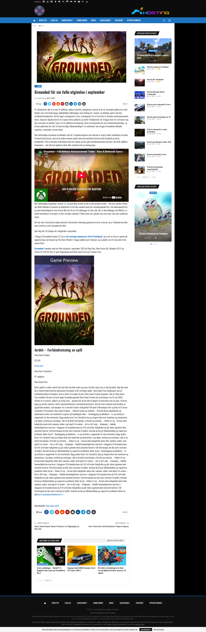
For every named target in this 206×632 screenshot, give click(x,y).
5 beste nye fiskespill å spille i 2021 (159, 142)
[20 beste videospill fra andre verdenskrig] (140, 132)
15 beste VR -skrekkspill (155, 79)
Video (93, 20)
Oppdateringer (134, 20)
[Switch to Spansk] (71, 1)
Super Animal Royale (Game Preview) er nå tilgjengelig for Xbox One (56, 527)
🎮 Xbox (38, 86)
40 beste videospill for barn (156, 154)
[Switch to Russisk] (44, 1)
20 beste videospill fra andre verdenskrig (157, 130)
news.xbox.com (52, 505)
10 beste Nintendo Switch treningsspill (155, 93)
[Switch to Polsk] (67, 1)
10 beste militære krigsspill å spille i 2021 (153, 56)
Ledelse (54, 20)
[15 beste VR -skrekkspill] (140, 82)
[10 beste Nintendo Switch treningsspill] (140, 95)
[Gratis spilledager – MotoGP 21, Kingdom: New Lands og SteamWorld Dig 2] (51, 555)
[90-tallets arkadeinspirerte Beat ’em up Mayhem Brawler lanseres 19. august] (112, 555)
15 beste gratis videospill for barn (158, 104)
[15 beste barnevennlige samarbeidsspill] (140, 170)
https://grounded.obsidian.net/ (48, 494)
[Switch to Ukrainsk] (79, 1)
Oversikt (119, 20)
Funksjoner (82, 20)
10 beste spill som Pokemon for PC (159, 117)
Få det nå (38, 365)
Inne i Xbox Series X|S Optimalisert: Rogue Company (109, 526)
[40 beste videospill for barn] (140, 157)
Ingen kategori (43, 564)
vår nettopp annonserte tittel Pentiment (84, 236)
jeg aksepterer (145, 629)
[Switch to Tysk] (87, 1)
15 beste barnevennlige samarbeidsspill (155, 168)
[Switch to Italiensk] (59, 1)
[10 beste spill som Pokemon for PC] (140, 120)
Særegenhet (67, 20)
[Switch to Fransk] (55, 1)
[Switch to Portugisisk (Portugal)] (83, 1)
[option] (153, 217)
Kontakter (37, 2)
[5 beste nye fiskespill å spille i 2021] (140, 145)
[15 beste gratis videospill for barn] (140, 107)
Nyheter (43, 20)
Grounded (38, 248)
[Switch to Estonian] (47, 1)
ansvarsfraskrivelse (119, 624)
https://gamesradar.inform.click (59, 616)
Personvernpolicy (138, 624)
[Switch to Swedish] (75, 1)
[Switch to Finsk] (51, 1)
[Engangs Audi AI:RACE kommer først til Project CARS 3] (81, 555)
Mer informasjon (159, 629)
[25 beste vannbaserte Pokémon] (140, 70)
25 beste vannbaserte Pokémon (158, 67)
